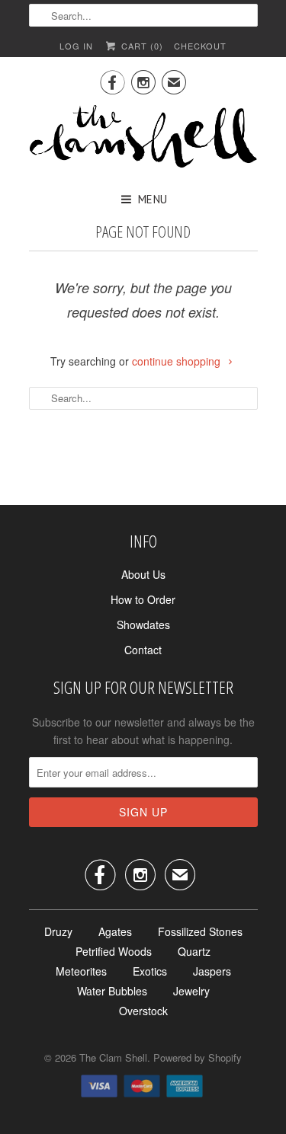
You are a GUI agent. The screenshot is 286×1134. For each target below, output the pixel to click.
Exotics (150, 971)
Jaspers (212, 971)
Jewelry (191, 990)
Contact (143, 649)
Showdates (143, 624)
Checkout (200, 46)
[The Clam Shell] (143, 138)
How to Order (143, 599)
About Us (143, 574)
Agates (115, 931)
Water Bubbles (112, 990)
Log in (76, 46)
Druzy (58, 931)
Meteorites (81, 971)
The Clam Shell (113, 1057)
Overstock (143, 1010)
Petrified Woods (114, 951)
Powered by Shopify (197, 1057)
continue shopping (177, 361)
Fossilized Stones (200, 931)
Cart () (140, 46)
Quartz (194, 951)
